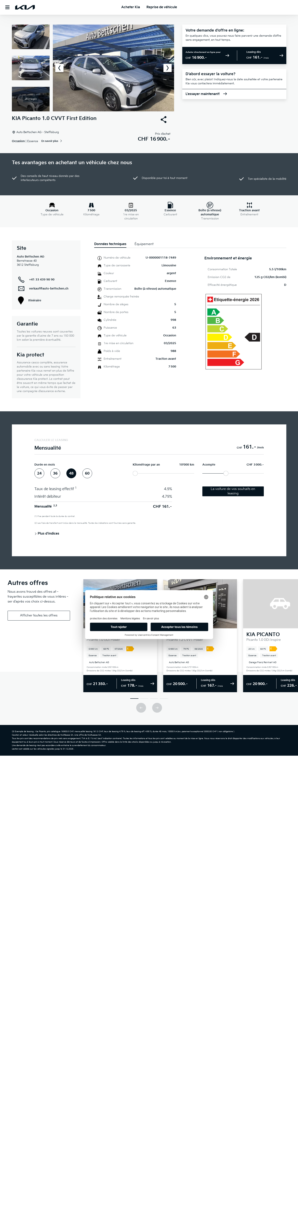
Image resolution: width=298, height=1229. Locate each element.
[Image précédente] (59, 68)
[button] (93, 68)
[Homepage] (25, 7)
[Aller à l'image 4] (164, 698)
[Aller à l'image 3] (154, 698)
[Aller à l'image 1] (134, 698)
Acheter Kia (130, 7)
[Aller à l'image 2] (144, 698)
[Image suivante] (167, 68)
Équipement (144, 244)
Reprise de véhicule (161, 7)
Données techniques (110, 244)
